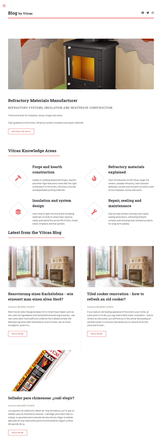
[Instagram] (153, 13)
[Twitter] (148, 13)
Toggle (5, 5)
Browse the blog (21, 131)
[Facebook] (142, 13)
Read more (18, 334)
